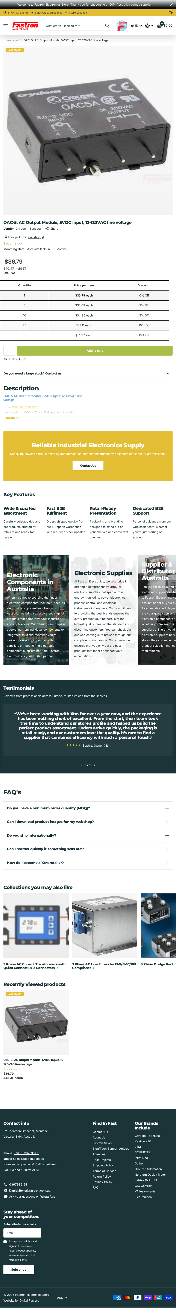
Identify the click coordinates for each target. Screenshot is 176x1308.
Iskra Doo (141, 1158)
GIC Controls (143, 1185)
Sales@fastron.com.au (48, 12)
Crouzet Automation (148, 1169)
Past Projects (102, 1159)
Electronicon (143, 1197)
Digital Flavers (29, 1300)
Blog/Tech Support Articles (111, 1148)
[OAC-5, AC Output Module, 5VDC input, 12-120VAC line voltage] (36, 1022)
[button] (13, 347)
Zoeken (107, 26)
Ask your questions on (32, 1196)
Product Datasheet (25, 407)
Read (10, 417)
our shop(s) (36, 237)
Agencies (99, 1154)
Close (171, 4)
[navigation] (82, 765)
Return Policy (102, 1176)
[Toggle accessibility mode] (171, 12)
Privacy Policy (102, 1182)
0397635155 (18, 1184)
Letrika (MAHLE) (146, 1180)
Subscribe (19, 1269)
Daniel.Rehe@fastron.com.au (29, 1190)
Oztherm (140, 1163)
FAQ (95, 1187)
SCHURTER (143, 1152)
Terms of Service (104, 1171)
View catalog (5, 26)
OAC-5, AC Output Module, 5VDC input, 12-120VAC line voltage (34, 1062)
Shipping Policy (103, 1165)
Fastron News (102, 1143)
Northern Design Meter (150, 1174)
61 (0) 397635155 (18, 12)
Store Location (78, 12)
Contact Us (88, 465)
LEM (138, 1146)
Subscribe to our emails (19, 1224)
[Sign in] (149, 26)
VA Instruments (145, 1191)
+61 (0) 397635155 (26, 1153)
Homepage (10, 40)
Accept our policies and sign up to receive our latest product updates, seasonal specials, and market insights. (23, 1250)
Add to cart (95, 350)
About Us (99, 1137)
